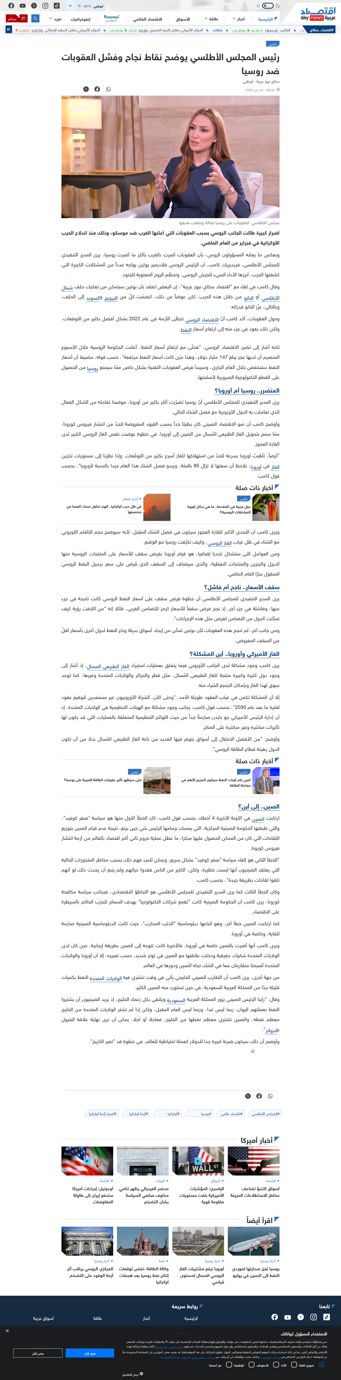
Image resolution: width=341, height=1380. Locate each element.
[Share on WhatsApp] (108, 90)
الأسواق (183, 18)
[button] (85, 5)
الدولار (271, 1029)
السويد (93, 297)
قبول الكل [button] (89, 1353)
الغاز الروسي (220, 542)
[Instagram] (45, 5)
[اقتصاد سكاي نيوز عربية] (307, 14)
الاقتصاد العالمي (147, 18)
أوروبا (256, 466)
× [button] (7, 1331)
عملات (284, 29)
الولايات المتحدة (106, 977)
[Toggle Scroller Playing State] (9, 29)
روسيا (92, 367)
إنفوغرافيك (80, 18)
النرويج (111, 297)
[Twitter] (34, 5)
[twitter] (300, 1318)
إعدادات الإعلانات (270, 1357)
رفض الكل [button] (38, 1353)
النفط (186, 328)
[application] (170, 157)
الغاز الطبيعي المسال (108, 665)
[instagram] (313, 1318)
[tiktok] (326, 1318)
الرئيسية (265, 18)
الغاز (275, 466)
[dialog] (170, 1353)
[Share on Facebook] (97, 90)
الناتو (249, 297)
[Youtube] (22, 6)
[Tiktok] (56, 5)
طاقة (97, 1317)
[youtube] (287, 1318)
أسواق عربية (43, 1317)
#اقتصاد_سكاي (322, 29)
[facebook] (274, 1318)
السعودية (176, 999)
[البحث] (35, 18)
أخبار (146, 1317)
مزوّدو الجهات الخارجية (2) (169, 1346)
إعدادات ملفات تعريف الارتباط (198, 1357)
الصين (258, 818)
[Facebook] (11, 5)
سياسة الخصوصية (170, 1356)
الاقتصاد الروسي (202, 318)
